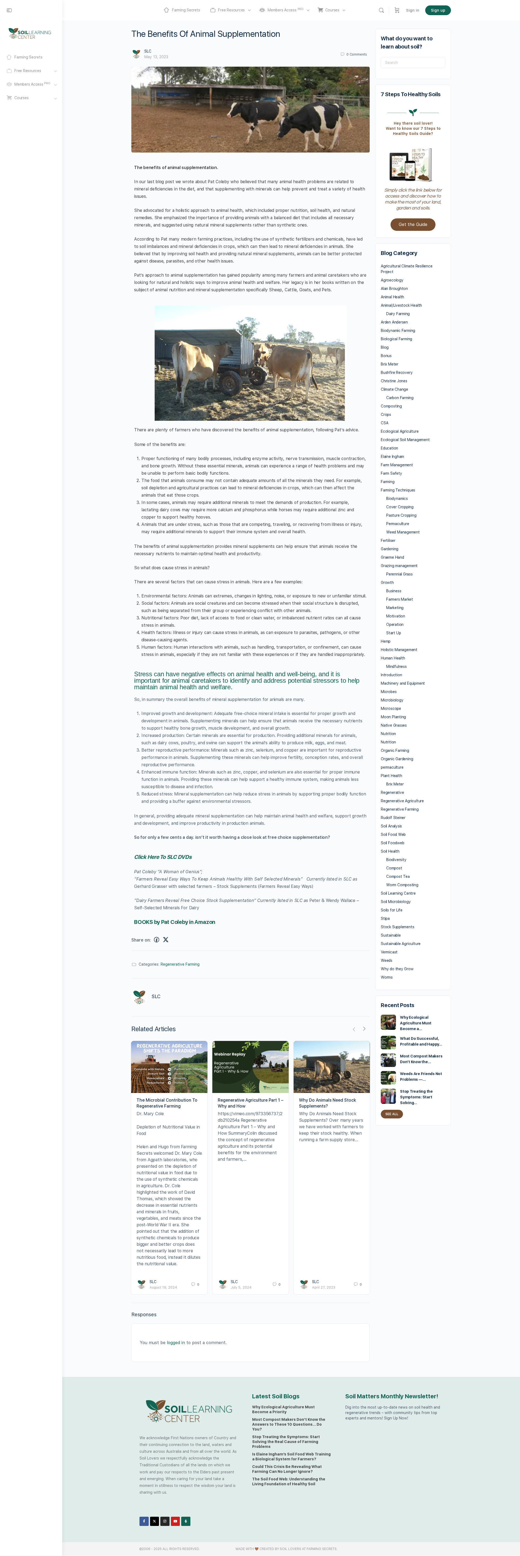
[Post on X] (165, 939)
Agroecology (392, 280)
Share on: (141, 940)
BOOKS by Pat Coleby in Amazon (174, 922)
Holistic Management (399, 650)
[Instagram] (165, 1521)
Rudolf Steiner (393, 818)
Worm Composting (402, 885)
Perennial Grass (399, 574)
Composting (391, 406)
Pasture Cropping (401, 515)
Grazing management (399, 566)
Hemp (386, 641)
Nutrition (388, 734)
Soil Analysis (391, 826)
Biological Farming (396, 339)
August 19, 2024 (163, 1287)
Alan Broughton (394, 288)
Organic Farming (395, 750)
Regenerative (392, 792)
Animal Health (392, 297)
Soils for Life (391, 910)
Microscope (391, 708)
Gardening (389, 549)
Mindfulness (396, 666)
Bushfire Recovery (396, 372)
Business (393, 591)
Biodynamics (397, 498)
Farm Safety (391, 473)
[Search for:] (413, 62)
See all (391, 1114)
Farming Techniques (398, 490)
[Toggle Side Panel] (9, 10)
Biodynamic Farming (398, 330)
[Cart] (397, 10)
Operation (395, 624)
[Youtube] (175, 1521)
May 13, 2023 (156, 57)
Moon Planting (393, 717)
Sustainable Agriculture (401, 944)
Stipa (385, 918)
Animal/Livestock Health (401, 305)
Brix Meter (389, 364)
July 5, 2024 (241, 1287)
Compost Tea (398, 876)
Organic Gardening (397, 759)
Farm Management (397, 465)
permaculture (392, 767)
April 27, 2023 (323, 1287)
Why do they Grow (397, 969)
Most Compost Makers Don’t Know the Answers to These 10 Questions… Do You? (288, 1424)
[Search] (381, 10)
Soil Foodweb (392, 843)
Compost (394, 868)
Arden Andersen (394, 322)
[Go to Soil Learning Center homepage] (29, 33)
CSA (384, 423)
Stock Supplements (397, 927)
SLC (147, 51)
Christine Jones (394, 381)
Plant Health (391, 776)
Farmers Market (399, 599)
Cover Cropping (400, 507)
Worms (387, 977)
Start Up (393, 633)
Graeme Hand (392, 557)
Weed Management (403, 532)
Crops (386, 414)
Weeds (386, 960)
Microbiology (392, 700)
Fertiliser (388, 540)
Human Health (393, 658)
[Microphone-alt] (185, 1521)
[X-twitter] (154, 1521)
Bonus (386, 356)
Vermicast (389, 952)
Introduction (391, 675)
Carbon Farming (400, 398)
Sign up (438, 10)
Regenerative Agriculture (402, 801)
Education (389, 448)
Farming (388, 482)
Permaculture (397, 524)
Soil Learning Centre (398, 893)
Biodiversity (396, 860)
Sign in (412, 10)
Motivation (395, 616)
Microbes (388, 692)
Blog (385, 347)
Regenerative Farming (180, 964)
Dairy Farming (398, 314)
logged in (176, 1342)
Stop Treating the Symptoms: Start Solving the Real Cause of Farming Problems (286, 1442)
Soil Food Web (393, 834)
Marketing (395, 608)
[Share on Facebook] (156, 939)
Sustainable (391, 935)
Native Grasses (394, 725)
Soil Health (390, 851)
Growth (387, 582)
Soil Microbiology (396, 902)
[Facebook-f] (144, 1521)
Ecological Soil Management (405, 440)
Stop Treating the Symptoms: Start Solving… (416, 1097)
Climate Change (394, 389)
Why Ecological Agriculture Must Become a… (415, 1023)
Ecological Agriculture (399, 431)
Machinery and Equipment (403, 683)
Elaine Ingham (392, 456)
